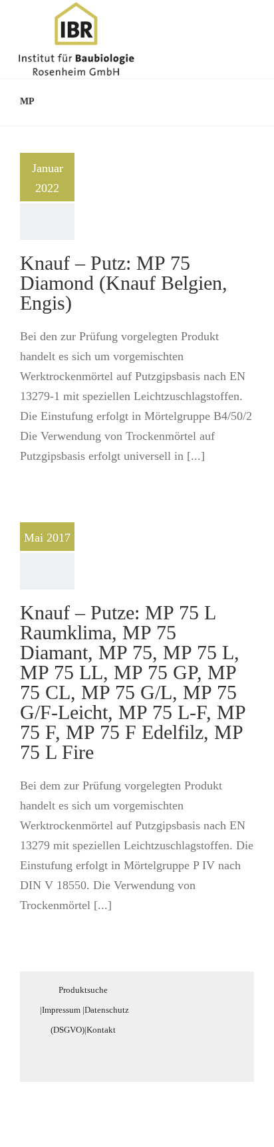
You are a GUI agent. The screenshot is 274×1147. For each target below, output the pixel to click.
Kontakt (101, 1030)
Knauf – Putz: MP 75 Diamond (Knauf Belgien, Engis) (123, 283)
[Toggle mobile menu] (248, 22)
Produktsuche (83, 990)
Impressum (61, 1010)
